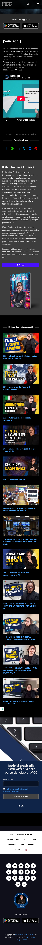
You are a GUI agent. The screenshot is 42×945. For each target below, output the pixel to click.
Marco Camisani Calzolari (24, 934)
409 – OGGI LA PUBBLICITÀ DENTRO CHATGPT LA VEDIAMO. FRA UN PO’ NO (19, 606)
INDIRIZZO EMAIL (9, 779)
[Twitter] (33, 878)
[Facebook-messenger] (33, 872)
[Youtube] (14, 865)
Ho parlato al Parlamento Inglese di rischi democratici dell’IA (19, 509)
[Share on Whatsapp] (12, 148)
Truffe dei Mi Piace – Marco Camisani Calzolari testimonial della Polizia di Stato (20, 542)
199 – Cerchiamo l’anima (14, 479)
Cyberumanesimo (12, 839)
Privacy (17, 939)
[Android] (14, 872)
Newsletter (12, 844)
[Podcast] (14, 878)
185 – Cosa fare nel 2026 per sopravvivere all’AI (16, 574)
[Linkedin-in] (8, 865)
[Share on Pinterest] (36, 148)
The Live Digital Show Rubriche (26, 134)
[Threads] (17, 884)
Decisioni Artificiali (24, 834)
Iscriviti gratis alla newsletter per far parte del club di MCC (21, 769)
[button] (27, 4)
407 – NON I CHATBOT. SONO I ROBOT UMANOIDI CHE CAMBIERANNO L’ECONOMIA (20, 670)
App (22, 844)
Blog (25, 839)
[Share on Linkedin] (18, 148)
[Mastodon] (27, 878)
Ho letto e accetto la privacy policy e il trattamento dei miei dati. (17, 790)
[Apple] (8, 872)
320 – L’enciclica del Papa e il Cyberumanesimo (16, 388)
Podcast (31, 844)
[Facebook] (21, 865)
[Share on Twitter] (24, 148)
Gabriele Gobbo (29, 937)
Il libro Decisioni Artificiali (18, 167)
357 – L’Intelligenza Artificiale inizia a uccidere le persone (20, 357)
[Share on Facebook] (6, 148)
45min (34, 839)
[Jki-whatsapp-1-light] (27, 872)
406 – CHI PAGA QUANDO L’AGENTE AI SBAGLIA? (20, 703)
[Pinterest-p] (21, 878)
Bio (11, 834)
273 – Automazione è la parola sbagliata (17, 419)
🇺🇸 (26, 849)
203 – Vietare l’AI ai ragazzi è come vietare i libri (19, 450)
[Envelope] (8, 878)
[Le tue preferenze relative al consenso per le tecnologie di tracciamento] (2, 709)
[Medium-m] (24, 884)
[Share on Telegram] (30, 148)
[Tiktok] (33, 865)
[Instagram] (27, 865)
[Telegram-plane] (21, 872)
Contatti (18, 849)
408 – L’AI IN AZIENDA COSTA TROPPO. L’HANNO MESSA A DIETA (19, 638)
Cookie (24, 939)
